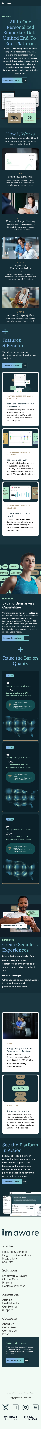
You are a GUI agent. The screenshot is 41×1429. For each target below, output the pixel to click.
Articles (7, 1300)
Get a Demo (9, 1327)
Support (7, 1310)
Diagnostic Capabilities (16, 1255)
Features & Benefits (14, 1252)
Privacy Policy (29, 1393)
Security (7, 1262)
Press (5, 1334)
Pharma (7, 1282)
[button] (37, 3)
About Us (8, 1324)
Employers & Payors (14, 1276)
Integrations (10, 1258)
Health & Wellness (13, 1286)
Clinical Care (10, 1279)
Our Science (10, 1306)
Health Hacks (10, 1303)
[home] (7, 3)
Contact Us (9, 1330)
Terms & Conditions (14, 1393)
